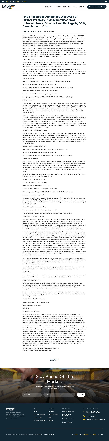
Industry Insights (67, 422)
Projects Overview (39, 414)
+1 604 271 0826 (91, 416)
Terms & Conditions (49, 434)
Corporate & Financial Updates (32, 31)
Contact (81, 6)
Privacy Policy (38, 434)
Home (35, 411)
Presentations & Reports (66, 415)
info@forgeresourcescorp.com (95, 419)
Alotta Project (38, 417)
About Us (51, 411)
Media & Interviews (68, 419)
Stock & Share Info (68, 411)
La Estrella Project (39, 420)
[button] (48, 6)
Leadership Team (53, 414)
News (74, 6)
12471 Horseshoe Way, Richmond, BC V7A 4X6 (93, 412)
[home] (8, 7)
